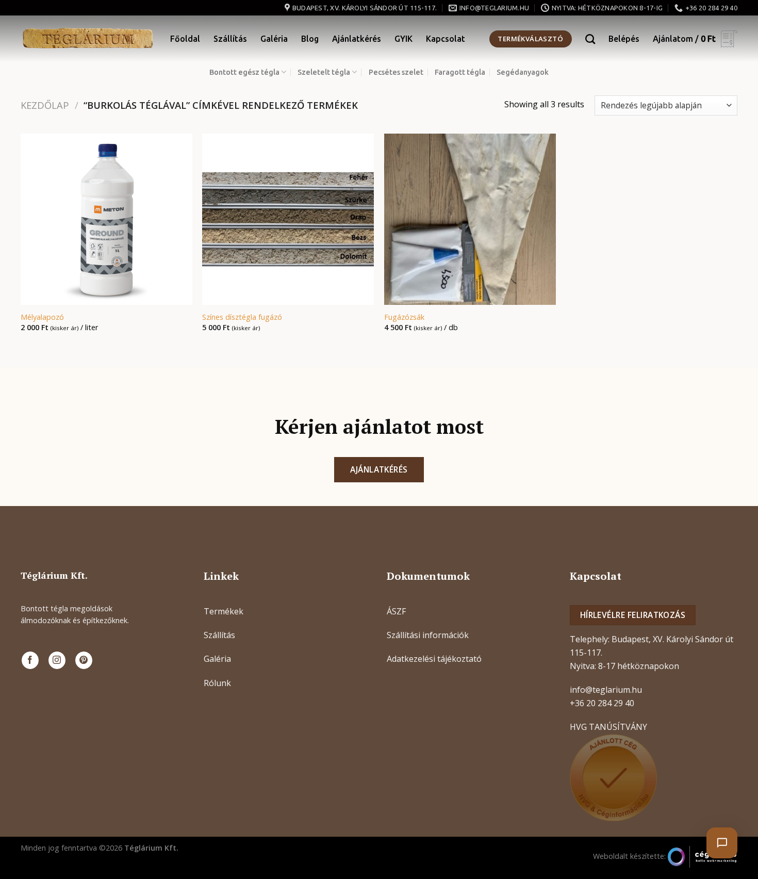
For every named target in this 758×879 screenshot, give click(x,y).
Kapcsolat (445, 38)
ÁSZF (396, 611)
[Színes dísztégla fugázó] (288, 219)
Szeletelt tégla (324, 72)
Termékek (223, 611)
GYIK (403, 38)
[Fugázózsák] (470, 219)
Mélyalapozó (42, 317)
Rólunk (217, 683)
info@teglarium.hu (606, 689)
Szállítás (230, 38)
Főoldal (185, 38)
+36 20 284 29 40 (602, 703)
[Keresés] (590, 39)
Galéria (274, 38)
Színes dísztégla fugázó (242, 317)
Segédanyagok (523, 72)
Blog (310, 38)
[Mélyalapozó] (106, 219)
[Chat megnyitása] (721, 842)
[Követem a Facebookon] (30, 660)
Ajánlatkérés (356, 38)
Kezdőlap (45, 105)
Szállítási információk (428, 635)
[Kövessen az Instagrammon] (56, 660)
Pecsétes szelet (396, 72)
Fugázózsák (404, 317)
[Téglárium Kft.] (88, 38)
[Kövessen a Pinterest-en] (83, 660)
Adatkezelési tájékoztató (434, 658)
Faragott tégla (460, 72)
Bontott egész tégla (244, 72)
